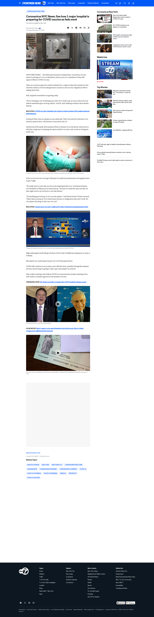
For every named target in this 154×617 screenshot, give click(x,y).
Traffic (41, 577)
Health (89, 582)
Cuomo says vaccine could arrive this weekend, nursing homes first (61, 207)
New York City (61, 3)
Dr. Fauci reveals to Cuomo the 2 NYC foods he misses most (63, 282)
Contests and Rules (121, 588)
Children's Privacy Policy (44, 609)
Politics (90, 579)
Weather (41, 574)
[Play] (115, 70)
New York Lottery (93, 571)
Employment (119, 574)
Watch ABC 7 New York (46, 591)
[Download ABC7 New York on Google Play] (130, 602)
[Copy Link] (88, 27)
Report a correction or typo (33, 453)
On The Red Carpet (93, 591)
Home (41, 571)
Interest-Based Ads (78, 609)
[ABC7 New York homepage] (34, 3)
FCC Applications (99, 609)
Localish (41, 585)
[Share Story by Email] (84, 27)
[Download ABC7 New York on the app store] (121, 602)
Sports (90, 585)
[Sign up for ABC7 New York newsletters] (33, 603)
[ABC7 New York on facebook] (20, 603)
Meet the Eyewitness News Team (125, 577)
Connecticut (105, 3)
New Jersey (71, 3)
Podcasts (90, 594)
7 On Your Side (43, 579)
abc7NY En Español (93, 597)
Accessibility (119, 585)
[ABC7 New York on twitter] (25, 603)
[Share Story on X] (72, 27)
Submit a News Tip (121, 571)
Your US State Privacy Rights (57, 609)
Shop (41, 588)
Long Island (81, 3)
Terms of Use (69, 609)
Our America (91, 588)
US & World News (93, 577)
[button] (20, 3)
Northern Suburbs (93, 3)
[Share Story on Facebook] (68, 27)
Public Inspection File (89, 609)
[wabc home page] (24, 571)
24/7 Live (51, 3)
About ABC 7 (120, 582)
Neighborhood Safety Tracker (96, 574)
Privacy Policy (22, 609)
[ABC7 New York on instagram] (29, 603)
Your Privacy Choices (32, 609)
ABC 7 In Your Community (123, 579)
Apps (40, 594)
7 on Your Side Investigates (47, 582)
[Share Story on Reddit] (76, 27)
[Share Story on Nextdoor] (80, 27)
